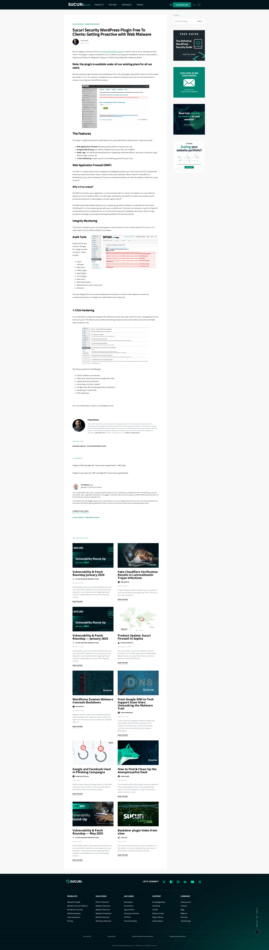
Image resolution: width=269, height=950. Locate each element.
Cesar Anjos (125, 776)
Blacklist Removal (102, 917)
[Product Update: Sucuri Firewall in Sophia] (138, 619)
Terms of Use (87, 936)
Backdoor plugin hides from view (137, 831)
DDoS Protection (102, 902)
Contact (184, 906)
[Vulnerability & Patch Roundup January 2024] (93, 555)
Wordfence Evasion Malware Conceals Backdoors (93, 700)
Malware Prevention (103, 913)
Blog (182, 909)
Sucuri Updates (78, 24)
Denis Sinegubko (127, 712)
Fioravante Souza (82, 776)
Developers (128, 902)
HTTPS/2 (127, 917)
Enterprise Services (131, 913)
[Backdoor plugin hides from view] (138, 814)
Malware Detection (103, 906)
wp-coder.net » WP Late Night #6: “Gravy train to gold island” (104, 473)
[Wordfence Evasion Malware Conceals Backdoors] (93, 683)
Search (199, 21)
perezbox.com (100, 433)
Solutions (101, 896)
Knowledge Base (158, 902)
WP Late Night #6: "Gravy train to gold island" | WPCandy (102, 465)
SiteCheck (156, 906)
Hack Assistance (73, 917)
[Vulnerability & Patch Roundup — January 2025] (93, 619)
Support (156, 896)
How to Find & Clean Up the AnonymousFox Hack (137, 770)
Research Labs (158, 913)
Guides (155, 909)
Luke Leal (124, 837)
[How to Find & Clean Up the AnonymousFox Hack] (138, 752)
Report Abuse (157, 917)
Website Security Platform (77, 906)
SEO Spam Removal (103, 921)
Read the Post (78, 601)
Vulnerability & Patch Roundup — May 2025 (88, 831)
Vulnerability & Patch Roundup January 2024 (88, 573)
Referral (184, 913)
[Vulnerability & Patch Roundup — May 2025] (93, 814)
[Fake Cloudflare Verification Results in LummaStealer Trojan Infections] (138, 555)
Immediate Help (182, 5)
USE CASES (129, 896)
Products (99, 5)
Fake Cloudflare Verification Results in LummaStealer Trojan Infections (138, 575)
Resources (126, 5)
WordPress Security (92, 24)
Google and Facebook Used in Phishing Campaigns (92, 770)
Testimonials (186, 921)
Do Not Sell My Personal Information (142, 936)
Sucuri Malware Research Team (87, 579)
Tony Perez (84, 41)
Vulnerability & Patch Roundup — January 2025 (90, 636)
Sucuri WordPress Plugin (96, 446)
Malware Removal (103, 909)
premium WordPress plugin (112, 51)
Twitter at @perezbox (132, 433)
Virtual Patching (130, 921)
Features (113, 5)
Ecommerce (128, 906)
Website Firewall (73, 902)
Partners (184, 917)
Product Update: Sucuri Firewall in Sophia (134, 636)
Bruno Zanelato (127, 643)
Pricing (140, 5)
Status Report (157, 921)
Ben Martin (125, 582)
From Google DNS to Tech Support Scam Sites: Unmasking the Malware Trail (136, 703)
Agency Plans (129, 909)
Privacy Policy (111, 936)
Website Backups (74, 913)
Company (185, 896)
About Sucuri (186, 902)
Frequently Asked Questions (178, 936)
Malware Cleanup (79, 446)
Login (194, 5)
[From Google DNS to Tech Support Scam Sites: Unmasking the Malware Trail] (138, 683)
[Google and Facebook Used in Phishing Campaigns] (93, 752)
